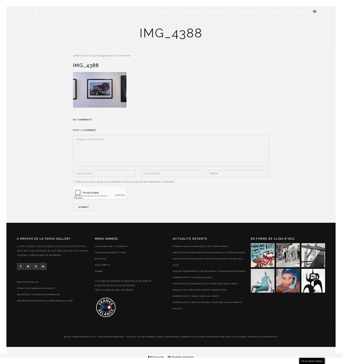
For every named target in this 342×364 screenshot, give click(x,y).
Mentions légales (28, 282)
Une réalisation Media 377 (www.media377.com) (45, 301)
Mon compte (102, 265)
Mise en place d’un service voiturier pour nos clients (205, 284)
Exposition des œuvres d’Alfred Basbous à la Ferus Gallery (209, 253)
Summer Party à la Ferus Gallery (193, 277)
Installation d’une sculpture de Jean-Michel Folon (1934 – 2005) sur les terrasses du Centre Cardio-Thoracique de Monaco (209, 265)
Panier (99, 271)
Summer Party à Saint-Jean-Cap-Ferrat (196, 296)
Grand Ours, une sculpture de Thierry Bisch (200, 290)
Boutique (101, 259)
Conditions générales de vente (36, 288)
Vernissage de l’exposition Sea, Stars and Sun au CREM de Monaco (207, 305)
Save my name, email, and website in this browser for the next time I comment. (126, 181)
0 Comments (123, 55)
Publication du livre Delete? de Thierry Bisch (200, 246)
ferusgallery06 (105, 55)
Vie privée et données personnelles (38, 295)
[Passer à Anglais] (314, 11)
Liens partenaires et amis (110, 253)
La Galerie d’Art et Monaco (111, 246)
